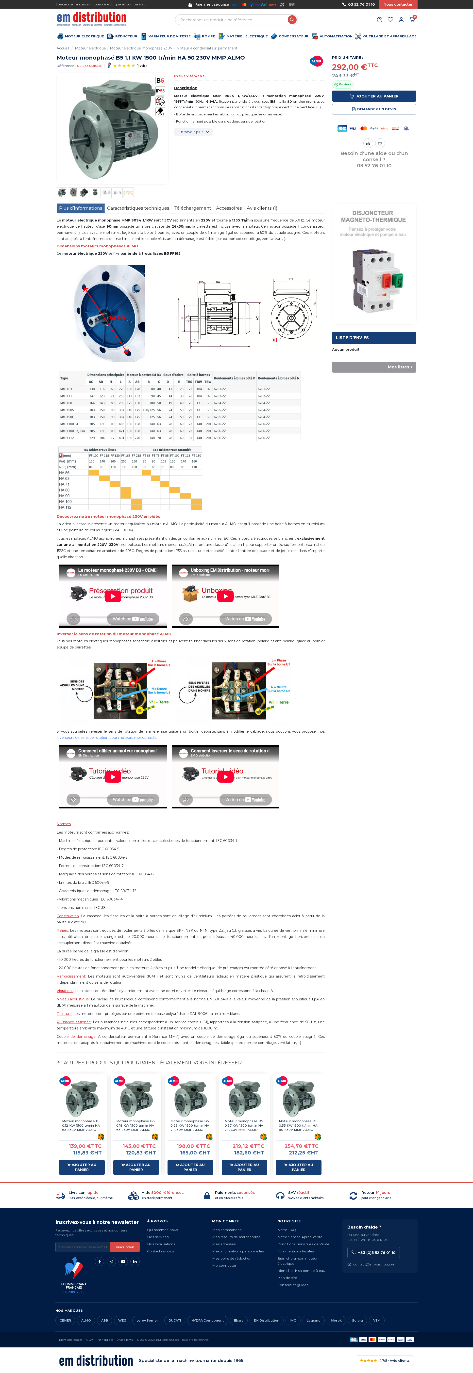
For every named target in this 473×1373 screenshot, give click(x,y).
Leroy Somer (147, 1320)
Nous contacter (398, 4)
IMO (293, 1320)
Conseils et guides (292, 1285)
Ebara (238, 1320)
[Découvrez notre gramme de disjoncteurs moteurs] (374, 263)
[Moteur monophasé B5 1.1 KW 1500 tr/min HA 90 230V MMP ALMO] (62, 193)
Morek (336, 1320)
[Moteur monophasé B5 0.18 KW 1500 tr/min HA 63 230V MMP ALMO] (136, 1098)
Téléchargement (192, 208)
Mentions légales (70, 1339)
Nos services (158, 1237)
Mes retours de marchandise (236, 1237)
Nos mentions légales (295, 1251)
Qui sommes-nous (162, 1230)
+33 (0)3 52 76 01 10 (377, 1252)
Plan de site (287, 1278)
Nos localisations (161, 1244)
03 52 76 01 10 (361, 4)
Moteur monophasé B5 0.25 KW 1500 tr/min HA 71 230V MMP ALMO (189, 1125)
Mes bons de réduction (232, 1258)
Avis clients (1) (262, 208)
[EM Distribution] (92, 20)
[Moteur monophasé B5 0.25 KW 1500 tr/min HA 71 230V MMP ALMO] (190, 1098)
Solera (357, 1320)
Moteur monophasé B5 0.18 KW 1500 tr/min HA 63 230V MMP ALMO (135, 1125)
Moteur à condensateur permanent (206, 48)
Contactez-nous (160, 1251)
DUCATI (175, 1320)
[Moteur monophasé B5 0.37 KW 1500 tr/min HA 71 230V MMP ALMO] (244, 1098)
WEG (122, 1320)
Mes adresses (224, 1244)
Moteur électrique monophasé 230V (141, 48)
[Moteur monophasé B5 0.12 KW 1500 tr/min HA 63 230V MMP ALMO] (82, 1098)
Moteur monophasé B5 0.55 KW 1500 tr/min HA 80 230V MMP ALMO (298, 1125)
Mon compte (225, 1221)
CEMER (65, 1320)
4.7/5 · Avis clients (385, 1360)
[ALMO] (316, 61)
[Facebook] (99, 1261)
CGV (89, 1339)
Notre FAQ (286, 1230)
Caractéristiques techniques (138, 208)
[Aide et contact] (379, 19)
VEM (376, 1320)
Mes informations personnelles (238, 1251)
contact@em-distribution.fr (375, 1264)
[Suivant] (313, 4)
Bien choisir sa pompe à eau (301, 1271)
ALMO (86, 1320)
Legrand (314, 1320)
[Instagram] (111, 1261)
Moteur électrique (90, 48)
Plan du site (105, 1339)
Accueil (63, 48)
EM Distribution (266, 1320)
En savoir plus (190, 132)
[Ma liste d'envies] (390, 19)
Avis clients (125, 1339)
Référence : (66, 66)
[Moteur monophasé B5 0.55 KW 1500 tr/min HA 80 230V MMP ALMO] (298, 1098)
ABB (104, 1320)
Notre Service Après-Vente (299, 1237)
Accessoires (229, 208)
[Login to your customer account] (401, 19)
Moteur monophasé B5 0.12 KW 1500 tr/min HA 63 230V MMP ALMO (81, 1125)
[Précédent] (170, 4)
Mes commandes (226, 1230)
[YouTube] (123, 1261)
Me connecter (224, 1265)
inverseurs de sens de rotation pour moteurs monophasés (106, 737)
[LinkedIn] (135, 1261)
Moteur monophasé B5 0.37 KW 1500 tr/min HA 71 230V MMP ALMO (244, 1125)
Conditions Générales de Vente (303, 1244)
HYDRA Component (207, 1320)
